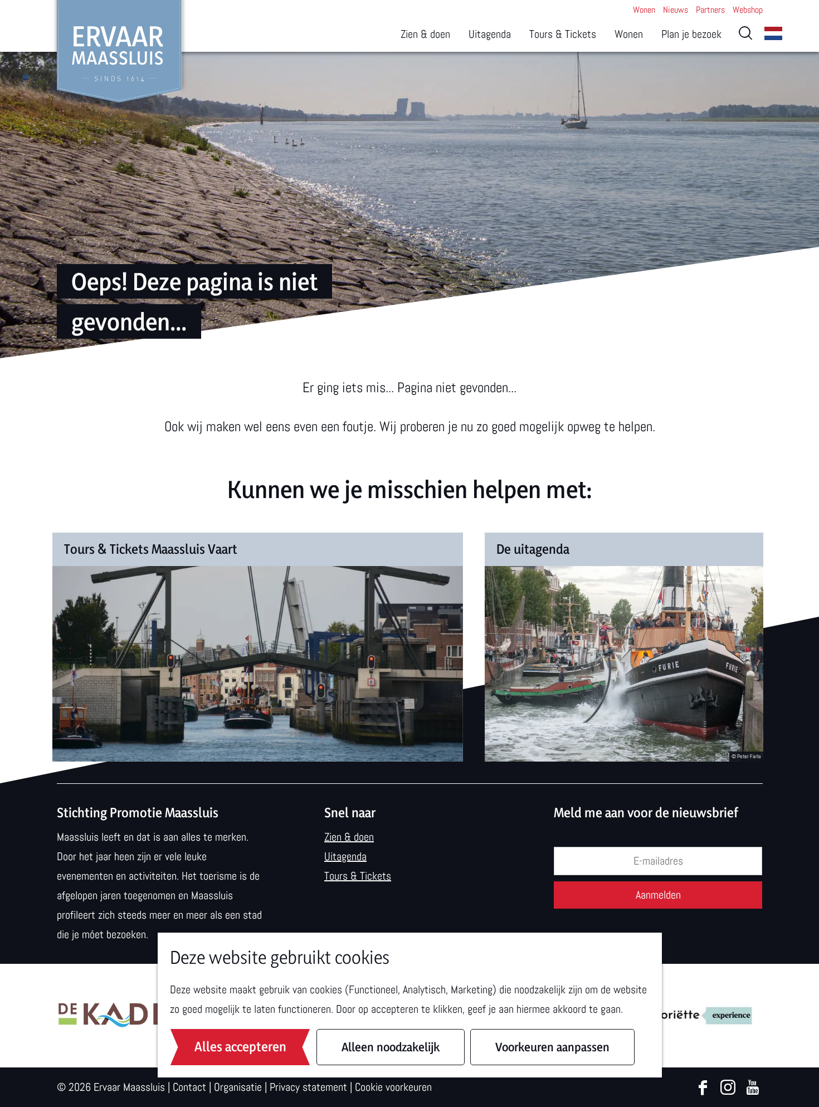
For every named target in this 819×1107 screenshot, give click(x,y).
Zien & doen (349, 837)
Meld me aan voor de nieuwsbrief (646, 812)
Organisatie (238, 1087)
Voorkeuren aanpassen (552, 1047)
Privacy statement (308, 1087)
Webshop (748, 10)
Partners (710, 10)
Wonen (644, 10)
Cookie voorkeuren (393, 1087)
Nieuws (675, 10)
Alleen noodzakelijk (391, 1047)
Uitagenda (345, 856)
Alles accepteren (240, 1046)
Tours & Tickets (357, 876)
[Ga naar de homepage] (119, 51)
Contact (189, 1087)
